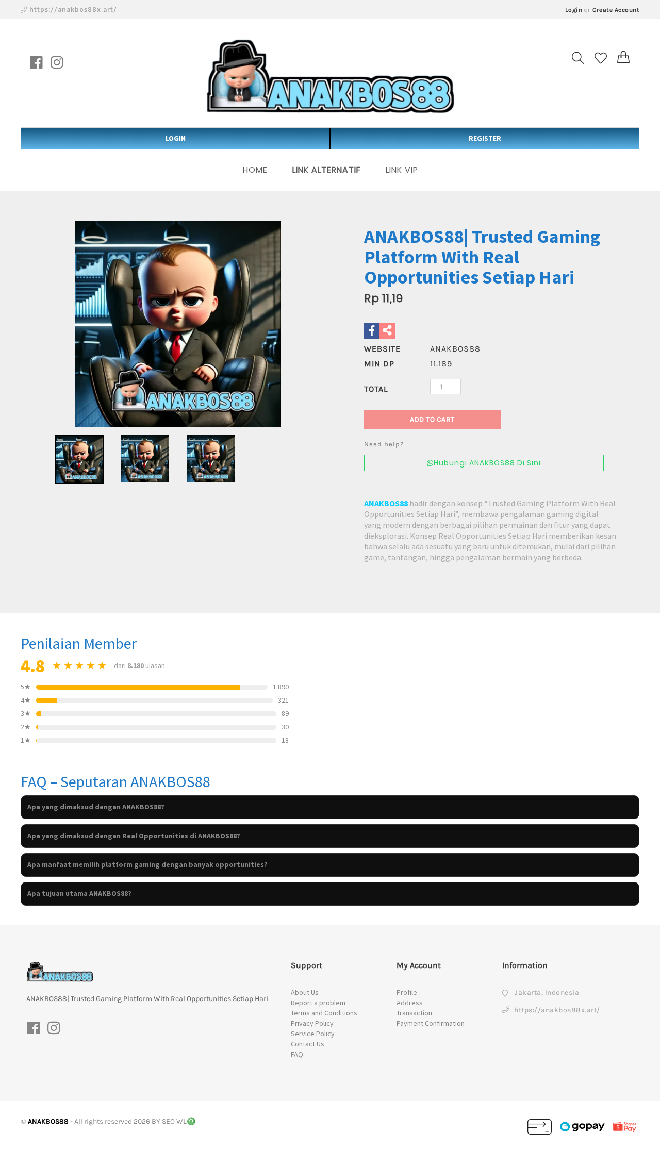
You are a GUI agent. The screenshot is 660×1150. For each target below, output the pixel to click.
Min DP (379, 364)
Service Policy (313, 1033)
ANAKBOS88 (386, 503)
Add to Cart (432, 419)
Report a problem (318, 1002)
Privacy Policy (312, 1023)
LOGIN (176, 138)
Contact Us (307, 1043)
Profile (407, 992)
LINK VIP (402, 170)
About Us (305, 992)
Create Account (615, 9)
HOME (255, 170)
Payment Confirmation (431, 1023)
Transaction (414, 1013)
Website (382, 349)
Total (376, 389)
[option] (178, 324)
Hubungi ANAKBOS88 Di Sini (487, 463)
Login (574, 9)
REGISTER (485, 138)
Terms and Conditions (324, 1013)
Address (410, 1002)
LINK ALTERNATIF (326, 170)
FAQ (297, 1054)
